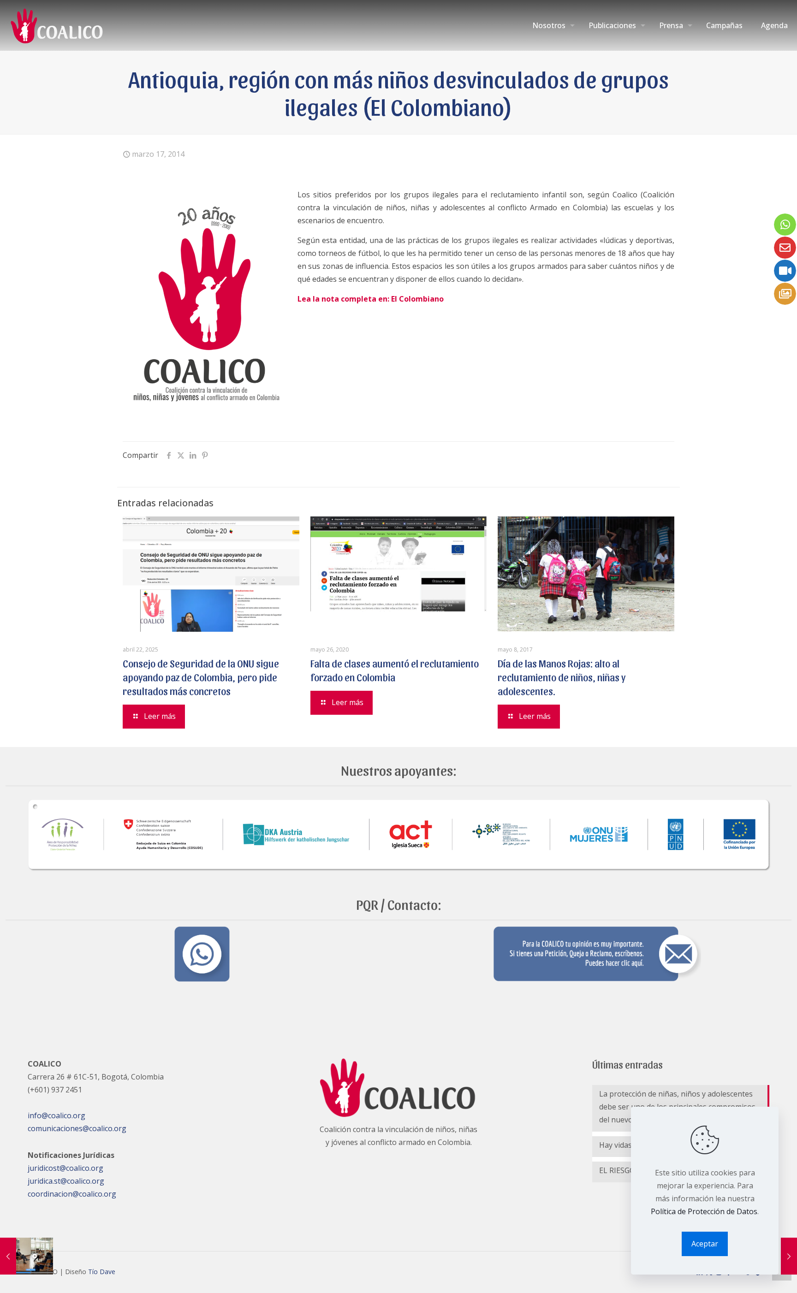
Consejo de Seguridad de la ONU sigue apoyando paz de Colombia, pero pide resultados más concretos (201, 677)
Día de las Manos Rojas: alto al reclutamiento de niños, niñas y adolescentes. (561, 677)
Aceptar (704, 1244)
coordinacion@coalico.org (72, 1194)
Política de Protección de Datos (704, 1211)
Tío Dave (101, 1271)
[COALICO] (57, 25)
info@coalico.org (56, 1115)
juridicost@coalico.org (65, 1168)
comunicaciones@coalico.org (77, 1128)
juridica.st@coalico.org (66, 1181)
